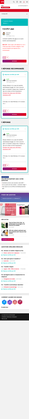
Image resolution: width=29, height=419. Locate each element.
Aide (2, 5)
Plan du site (4, 318)
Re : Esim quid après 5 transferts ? (11, 258)
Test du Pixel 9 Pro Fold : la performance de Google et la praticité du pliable (17, 224)
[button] (4, 57)
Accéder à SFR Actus (7, 239)
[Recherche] (13, 2)
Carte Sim (6, 261)
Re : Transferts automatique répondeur (12, 284)
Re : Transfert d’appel (7, 266)
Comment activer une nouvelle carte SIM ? (13, 183)
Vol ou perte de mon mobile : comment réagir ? (14, 184)
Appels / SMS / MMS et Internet (11, 269)
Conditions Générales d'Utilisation (9, 316)
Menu (27, 2)
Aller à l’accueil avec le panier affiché (17, 2)
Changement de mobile (9, 279)
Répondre (14, 61)
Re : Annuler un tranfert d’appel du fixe (12, 250)
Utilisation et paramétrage (10, 287)
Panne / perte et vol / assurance (11, 253)
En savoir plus (4, 307)
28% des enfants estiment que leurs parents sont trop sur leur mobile (17, 232)
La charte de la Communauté (8, 314)
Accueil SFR (2, 2)
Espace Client (24, 2)
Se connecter (5, 7)
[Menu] (27, 2)
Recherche (13, 2)
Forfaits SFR (4, 13)
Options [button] (26, 13)
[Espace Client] (24, 2)
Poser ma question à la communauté (11, 198)
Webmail (20, 2)
